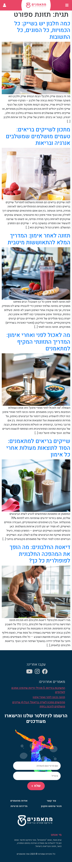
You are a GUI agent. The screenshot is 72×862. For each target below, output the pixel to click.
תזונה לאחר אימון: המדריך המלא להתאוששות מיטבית (39, 239)
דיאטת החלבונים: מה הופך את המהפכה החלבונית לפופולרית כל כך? (40, 554)
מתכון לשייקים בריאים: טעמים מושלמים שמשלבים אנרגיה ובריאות (38, 136)
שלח (37, 786)
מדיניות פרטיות (18, 806)
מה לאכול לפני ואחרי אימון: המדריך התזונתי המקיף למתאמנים (38, 342)
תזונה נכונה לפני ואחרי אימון (49, 697)
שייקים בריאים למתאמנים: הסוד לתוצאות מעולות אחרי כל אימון (38, 448)
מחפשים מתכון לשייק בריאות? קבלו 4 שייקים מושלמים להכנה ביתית (38, 704)
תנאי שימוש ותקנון (51, 806)
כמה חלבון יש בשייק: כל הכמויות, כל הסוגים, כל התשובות (42, 30)
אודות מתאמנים (19, 801)
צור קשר (51, 801)
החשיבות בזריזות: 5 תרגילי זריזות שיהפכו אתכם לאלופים (38, 690)
